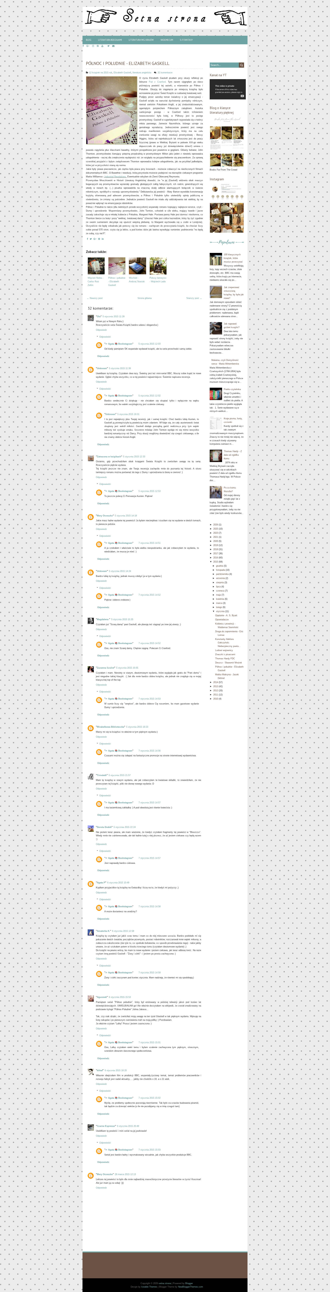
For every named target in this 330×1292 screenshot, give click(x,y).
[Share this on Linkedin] (102, 239)
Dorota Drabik (104, 827)
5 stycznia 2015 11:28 (113, 316)
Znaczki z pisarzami (225, 654)
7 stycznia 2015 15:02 (150, 1098)
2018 (216, 549)
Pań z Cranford (157, 82)
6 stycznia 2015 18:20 (116, 1070)
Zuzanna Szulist (105, 668)
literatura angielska (142, 72)
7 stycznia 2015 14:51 (150, 543)
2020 (216, 541)
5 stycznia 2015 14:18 (126, 515)
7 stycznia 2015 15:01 (150, 1042)
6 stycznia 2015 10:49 (118, 882)
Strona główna (145, 298)
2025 (216, 528)
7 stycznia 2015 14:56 (150, 750)
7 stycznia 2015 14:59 (150, 972)
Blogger (189, 1283)
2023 (216, 533)
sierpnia (220, 582)
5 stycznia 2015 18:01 (128, 414)
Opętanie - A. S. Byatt (226, 615)
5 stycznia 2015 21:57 (120, 775)
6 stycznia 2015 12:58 (123, 931)
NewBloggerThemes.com (190, 1286)
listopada (221, 570)
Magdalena (103, 619)
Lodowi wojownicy (224, 650)
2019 (216, 545)
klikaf (100, 1070)
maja (219, 595)
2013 (216, 686)
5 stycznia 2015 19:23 (137, 727)
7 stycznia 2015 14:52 (150, 595)
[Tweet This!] (91, 239)
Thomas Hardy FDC (225, 658)
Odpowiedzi (105, 336)
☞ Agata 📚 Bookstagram (118, 344)
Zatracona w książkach (109, 456)
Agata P (101, 882)
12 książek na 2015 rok (100, 72)
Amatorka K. (103, 931)
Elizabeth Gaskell (122, 72)
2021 (216, 537)
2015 (216, 561)
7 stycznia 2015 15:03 (150, 1149)
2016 (216, 557)
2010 (216, 698)
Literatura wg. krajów (141, 39)
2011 (216, 694)
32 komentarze (165, 72)
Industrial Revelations (115, 176)
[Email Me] (113, 46)
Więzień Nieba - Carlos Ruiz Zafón (95, 281)
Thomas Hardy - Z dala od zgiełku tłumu (233, 455)
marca (219, 603)
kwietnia (220, 599)
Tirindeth (102, 775)
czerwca (220, 590)
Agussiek (102, 997)
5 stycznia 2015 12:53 (150, 491)
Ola (99, 316)
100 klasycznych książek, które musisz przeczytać (233, 258)
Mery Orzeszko (105, 515)
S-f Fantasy (186, 39)
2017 (216, 553)
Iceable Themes (149, 1286)
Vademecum (167, 39)
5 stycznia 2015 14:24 (120, 571)
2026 (216, 524)
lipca (218, 586)
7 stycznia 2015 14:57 (150, 802)
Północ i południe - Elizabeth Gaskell (127, 63)
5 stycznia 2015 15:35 (122, 619)
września (221, 578)
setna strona (165, 1283)
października (222, 574)
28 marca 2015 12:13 (125, 1174)
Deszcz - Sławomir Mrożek (228, 662)
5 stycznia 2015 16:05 (127, 668)
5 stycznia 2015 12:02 (150, 395)
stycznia (220, 611)
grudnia (220, 566)
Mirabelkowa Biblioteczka (110, 727)
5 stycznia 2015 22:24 (125, 827)
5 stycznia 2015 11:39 (120, 368)
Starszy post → (194, 298)
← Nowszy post (95, 298)
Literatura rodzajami (110, 39)
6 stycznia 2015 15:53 (120, 997)
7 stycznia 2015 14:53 (150, 698)
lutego (219, 607)
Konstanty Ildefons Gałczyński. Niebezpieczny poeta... (228, 643)
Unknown (102, 368)
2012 (216, 690)
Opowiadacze (222, 619)
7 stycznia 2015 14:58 (150, 906)
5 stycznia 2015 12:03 (150, 344)
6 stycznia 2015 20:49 (128, 1126)
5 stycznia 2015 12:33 (134, 456)
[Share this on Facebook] (87, 239)
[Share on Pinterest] (99, 239)
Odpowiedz (101, 330)
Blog (88, 39)
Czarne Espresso (106, 1126)
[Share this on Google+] (95, 239)
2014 (216, 682)
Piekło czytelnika (232, 389)
